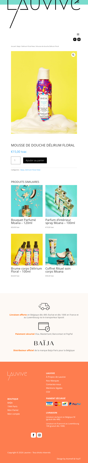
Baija (18, 46)
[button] (73, 55)
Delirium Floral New (28, 46)
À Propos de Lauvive (56, 376)
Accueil (13, 46)
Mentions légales (54, 388)
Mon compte (13, 413)
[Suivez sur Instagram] (79, 39)
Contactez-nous (53, 384)
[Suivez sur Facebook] (74, 39)
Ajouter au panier (35, 160)
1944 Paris (12, 406)
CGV (48, 391)
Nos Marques (52, 380)
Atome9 (69, 458)
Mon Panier (13, 410)
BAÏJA (9, 402)
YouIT (78, 458)
